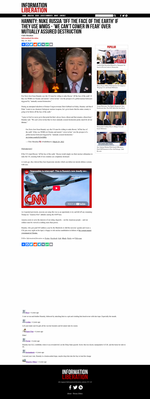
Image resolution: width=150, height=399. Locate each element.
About (56, 15)
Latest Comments (46, 15)
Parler (69, 238)
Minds (64, 238)
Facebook (53, 238)
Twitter (47, 238)
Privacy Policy (78, 393)
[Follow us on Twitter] (75, 389)
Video (37, 15)
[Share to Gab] (47, 44)
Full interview (27, 148)
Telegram (78, 238)
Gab (59, 238)
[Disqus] (74, 280)
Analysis (31, 15)
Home (24, 15)
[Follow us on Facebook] (69, 389)
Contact (63, 15)
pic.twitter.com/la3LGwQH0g (36, 137)
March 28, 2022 (58, 141)
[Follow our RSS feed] (80, 389)
